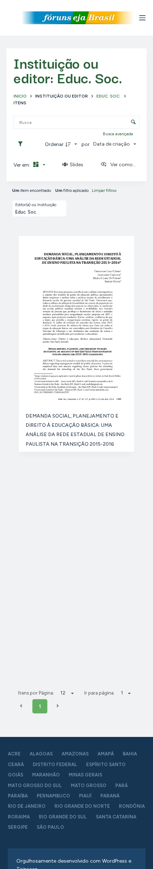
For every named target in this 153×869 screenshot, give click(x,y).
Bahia (130, 754)
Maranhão (46, 775)
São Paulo (50, 827)
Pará (121, 785)
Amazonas (75, 754)
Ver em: (22, 165)
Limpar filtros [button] (104, 190)
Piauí (85, 796)
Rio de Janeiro (27, 806)
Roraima (19, 817)
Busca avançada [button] (118, 133)
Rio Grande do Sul (63, 817)
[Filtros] (22, 144)
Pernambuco (53, 796)
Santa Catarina (116, 817)
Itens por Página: (36, 693)
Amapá (105, 754)
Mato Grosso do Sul (35, 785)
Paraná (110, 796)
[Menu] (142, 18)
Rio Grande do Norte (82, 806)
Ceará (16, 764)
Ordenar (54, 144)
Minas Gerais (85, 775)
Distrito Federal (55, 764)
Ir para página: (99, 693)
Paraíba (18, 796)
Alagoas (41, 754)
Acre (14, 754)
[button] (21, 706)
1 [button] (40, 706)
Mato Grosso (88, 785)
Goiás (15, 775)
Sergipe (18, 827)
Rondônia (132, 806)
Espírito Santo (106, 764)
